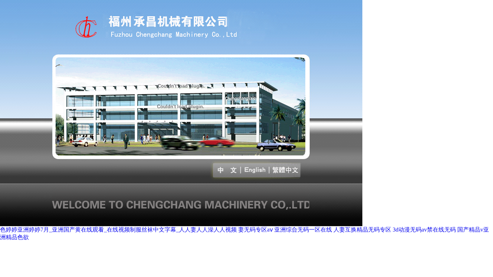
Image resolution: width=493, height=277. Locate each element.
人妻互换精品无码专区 (362, 230)
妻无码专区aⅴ (255, 230)
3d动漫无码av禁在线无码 (424, 230)
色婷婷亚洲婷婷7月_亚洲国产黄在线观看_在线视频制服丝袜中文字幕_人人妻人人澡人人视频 (118, 230)
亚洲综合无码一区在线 (303, 230)
